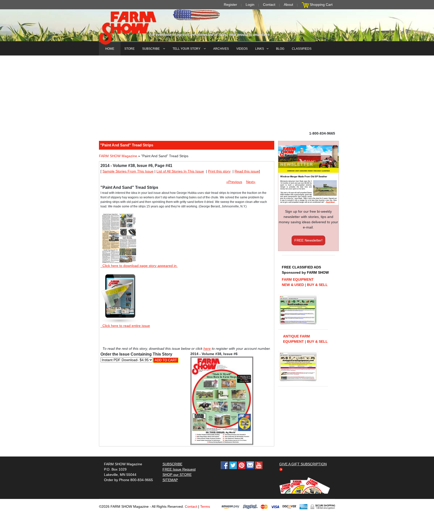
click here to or (216, 269)
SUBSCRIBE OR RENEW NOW (217, 258)
